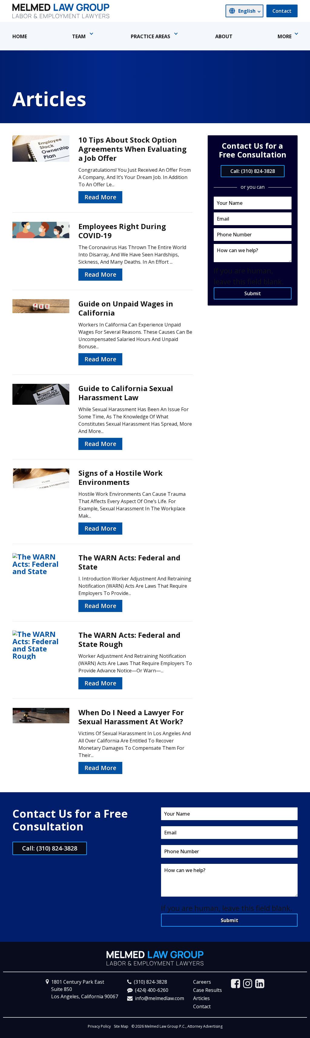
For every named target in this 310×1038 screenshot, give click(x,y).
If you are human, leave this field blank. (226, 908)
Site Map (121, 1026)
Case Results (207, 990)
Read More (100, 197)
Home (19, 36)
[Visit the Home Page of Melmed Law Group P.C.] (60, 11)
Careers (202, 982)
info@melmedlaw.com (159, 998)
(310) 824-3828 (150, 982)
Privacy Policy (99, 1026)
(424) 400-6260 (151, 990)
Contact (282, 11)
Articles (201, 998)
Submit (252, 293)
